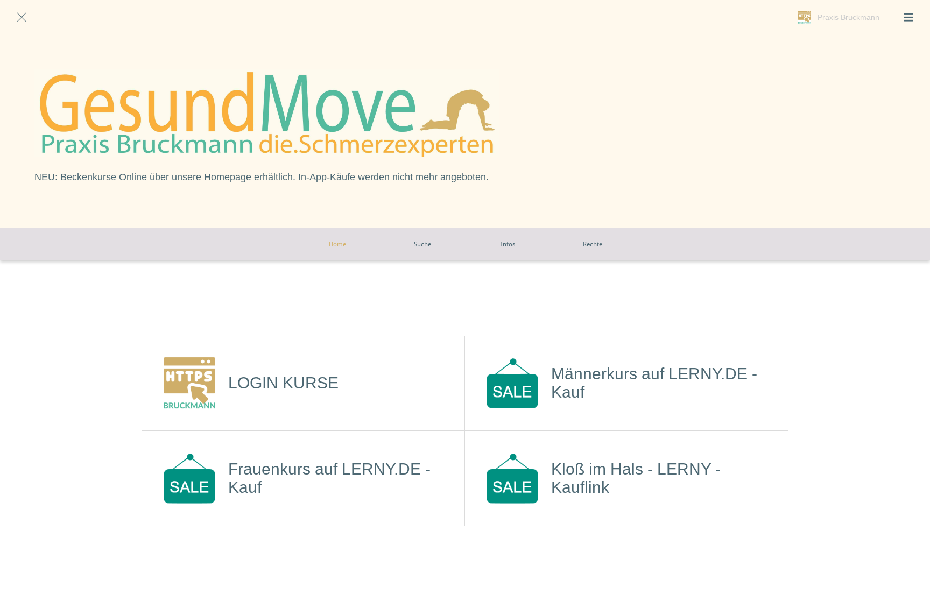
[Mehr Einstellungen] (908, 17)
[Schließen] (21, 17)
